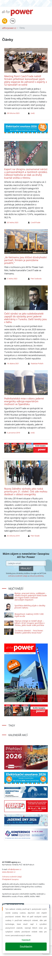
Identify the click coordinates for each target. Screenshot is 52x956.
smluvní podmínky (36, 576)
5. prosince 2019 (13, 432)
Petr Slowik (35, 536)
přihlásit (26, 568)
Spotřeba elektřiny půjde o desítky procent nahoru (30, 606)
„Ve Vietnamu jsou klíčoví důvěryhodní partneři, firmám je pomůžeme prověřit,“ (25, 260)
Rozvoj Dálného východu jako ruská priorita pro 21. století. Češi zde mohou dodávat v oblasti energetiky (25, 491)
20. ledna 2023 (12, 222)
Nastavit (26, 940)
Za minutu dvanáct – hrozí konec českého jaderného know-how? (29, 631)
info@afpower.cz (14, 869)
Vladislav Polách (37, 363)
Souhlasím (26, 946)
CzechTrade (35, 222)
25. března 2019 (13, 536)
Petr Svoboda (36, 278)
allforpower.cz (9, 28)
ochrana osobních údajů (17, 576)
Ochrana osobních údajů (12, 876)
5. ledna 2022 (12, 278)
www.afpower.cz (8, 872)
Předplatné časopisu (10, 879)
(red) (32, 113)
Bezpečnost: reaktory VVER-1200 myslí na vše (29, 615)
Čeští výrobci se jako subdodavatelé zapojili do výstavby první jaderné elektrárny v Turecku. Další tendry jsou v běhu (25, 318)
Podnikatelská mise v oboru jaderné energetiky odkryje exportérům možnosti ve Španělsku (24, 401)
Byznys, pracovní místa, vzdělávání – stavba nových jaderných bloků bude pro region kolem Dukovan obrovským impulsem (31, 596)
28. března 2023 (13, 113)
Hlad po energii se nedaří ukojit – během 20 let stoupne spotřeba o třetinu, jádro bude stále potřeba (30, 623)
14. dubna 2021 (13, 363)
